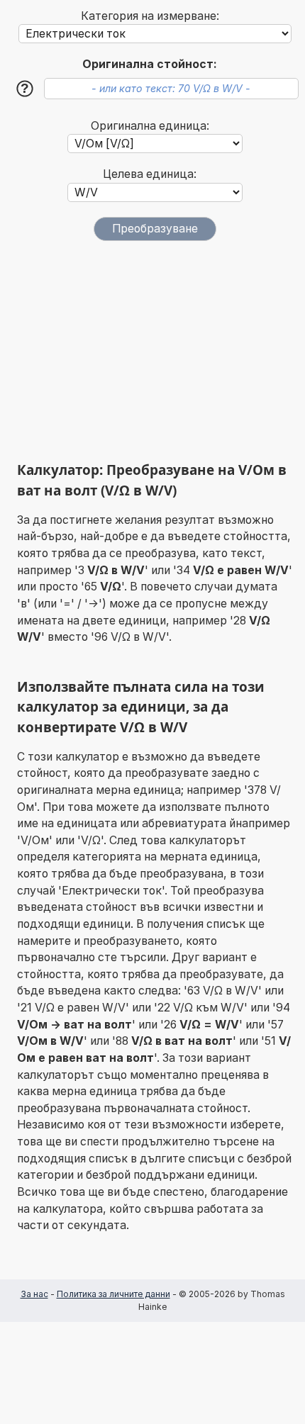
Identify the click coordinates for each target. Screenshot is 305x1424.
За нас (34, 1294)
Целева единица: (149, 174)
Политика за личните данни (113, 1294)
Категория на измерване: (150, 16)
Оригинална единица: (150, 126)
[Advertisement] (155, 350)
